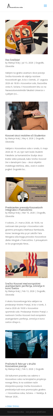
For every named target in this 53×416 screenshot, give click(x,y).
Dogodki (39, 62)
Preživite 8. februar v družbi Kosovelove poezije (20, 365)
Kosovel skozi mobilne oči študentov (25, 135)
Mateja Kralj (14, 62)
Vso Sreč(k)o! (12, 59)
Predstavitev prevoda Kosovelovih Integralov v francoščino (24, 208)
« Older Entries (12, 406)
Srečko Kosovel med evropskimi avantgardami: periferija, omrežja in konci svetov (25, 286)
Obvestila (9, 66)
